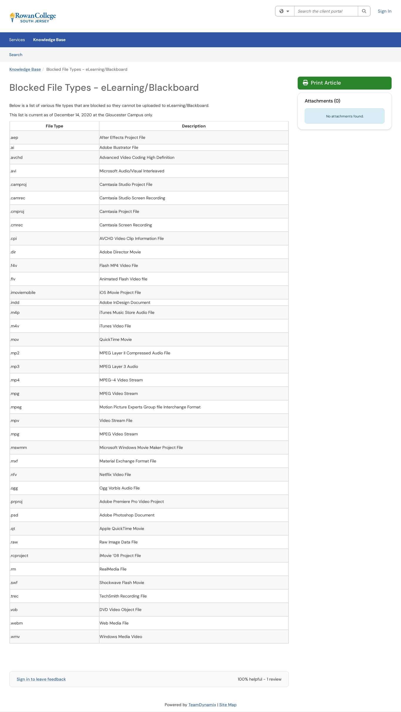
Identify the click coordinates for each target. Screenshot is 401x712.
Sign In (385, 11)
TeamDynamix (202, 704)
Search (17, 54)
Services (17, 39)
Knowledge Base (49, 39)
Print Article (325, 82)
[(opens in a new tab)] (32, 17)
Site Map (228, 704)
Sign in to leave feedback (41, 679)
